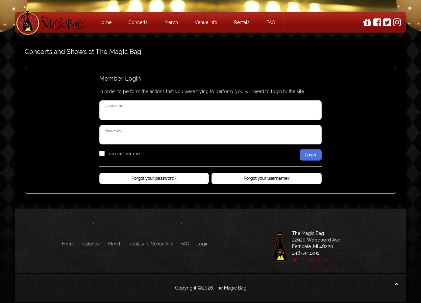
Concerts (138, 22)
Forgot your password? (154, 178)
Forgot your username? (266, 178)
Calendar (91, 243)
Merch (171, 22)
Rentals (242, 22)
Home (104, 22)
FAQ (270, 22)
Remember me (124, 153)
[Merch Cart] (367, 22)
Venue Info (206, 22)
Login (310, 154)
